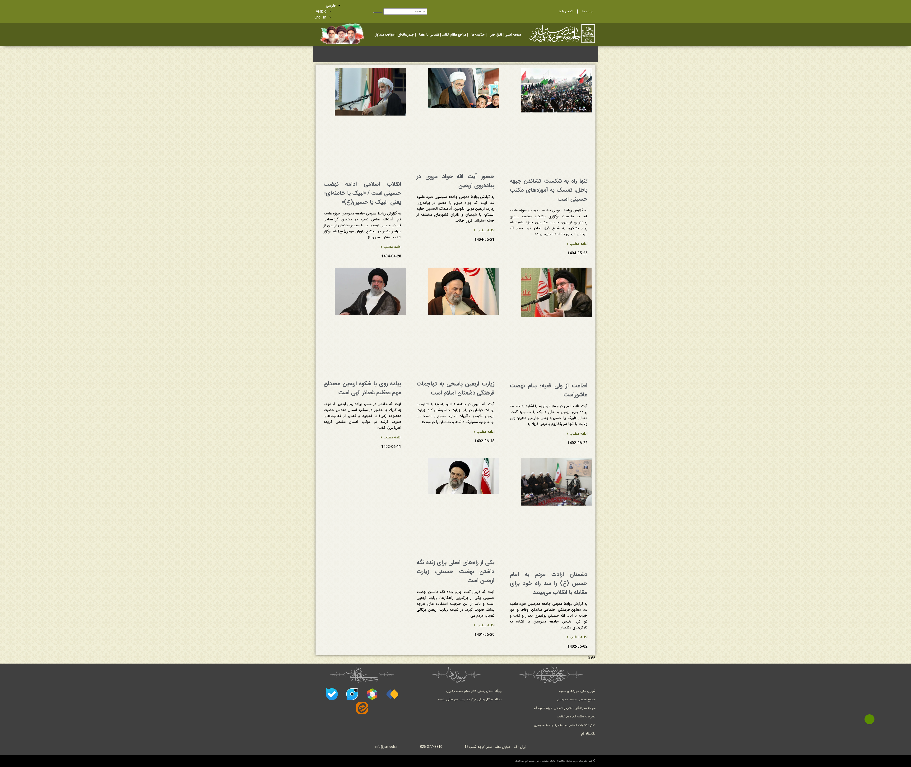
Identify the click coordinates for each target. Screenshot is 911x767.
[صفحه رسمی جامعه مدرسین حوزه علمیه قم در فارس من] (392, 694)
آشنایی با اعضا (429, 34)
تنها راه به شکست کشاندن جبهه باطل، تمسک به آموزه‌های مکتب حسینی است (548, 190)
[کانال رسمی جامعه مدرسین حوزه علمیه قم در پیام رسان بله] (332, 694)
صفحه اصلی (513, 34)
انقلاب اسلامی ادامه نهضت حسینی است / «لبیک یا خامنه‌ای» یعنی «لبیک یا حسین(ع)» (362, 193)
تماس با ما (565, 11)
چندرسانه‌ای (405, 34)
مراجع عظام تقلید (454, 34)
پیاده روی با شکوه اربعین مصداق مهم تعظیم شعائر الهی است (362, 388)
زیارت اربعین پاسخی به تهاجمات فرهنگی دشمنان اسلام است (455, 388)
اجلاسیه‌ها (478, 34)
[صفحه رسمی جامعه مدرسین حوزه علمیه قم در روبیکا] (372, 694)
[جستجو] (377, 12)
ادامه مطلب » (577, 244)
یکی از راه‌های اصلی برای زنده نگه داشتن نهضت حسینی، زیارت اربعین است (455, 571)
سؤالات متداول (384, 34)
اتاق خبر (496, 34)
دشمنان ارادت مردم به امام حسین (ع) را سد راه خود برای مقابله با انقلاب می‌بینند (548, 583)
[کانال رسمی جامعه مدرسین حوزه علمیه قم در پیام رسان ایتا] (362, 708)
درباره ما (587, 11)
